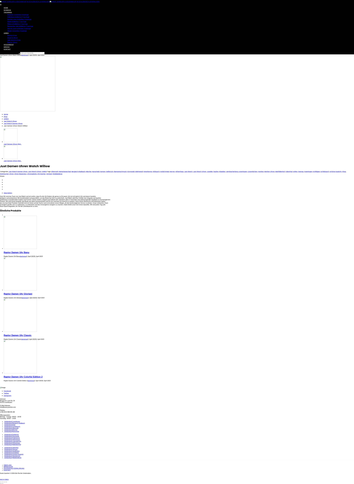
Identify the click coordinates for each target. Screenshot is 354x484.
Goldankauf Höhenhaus (12, 439)
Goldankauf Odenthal (11, 448)
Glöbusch (156, 172)
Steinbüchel (4, 174)
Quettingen (308, 172)
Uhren (11, 174)
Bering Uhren (12, 35)
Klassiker (222, 172)
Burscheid (95, 172)
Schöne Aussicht (336, 172)
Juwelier (210, 172)
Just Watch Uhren (13, 40)
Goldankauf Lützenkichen (12, 441)
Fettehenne (147, 172)
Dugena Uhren (12, 38)
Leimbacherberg (232, 172)
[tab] (179, 193)
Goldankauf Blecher (10, 430)
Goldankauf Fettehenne (12, 438)
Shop (5, 117)
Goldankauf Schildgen (11, 452)
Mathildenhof (280, 172)
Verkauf (49, 174)
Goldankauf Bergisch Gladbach (14, 423)
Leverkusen (243, 172)
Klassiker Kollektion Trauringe (18, 15)
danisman (24, 55)
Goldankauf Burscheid (11, 431)
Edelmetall (139, 172)
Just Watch (188, 172)
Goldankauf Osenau (11, 449)
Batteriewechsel (65, 172)
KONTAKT (7, 470)
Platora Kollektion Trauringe (17, 24)
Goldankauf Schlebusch (12, 426)
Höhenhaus (179, 172)
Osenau (300, 172)
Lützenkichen (252, 172)
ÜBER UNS (8, 465)
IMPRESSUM (8, 467)
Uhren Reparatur (20, 174)
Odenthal (289, 172)
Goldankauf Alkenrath (11, 428)
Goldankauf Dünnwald (11, 436)
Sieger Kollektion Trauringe (17, 31)
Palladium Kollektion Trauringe (18, 17)
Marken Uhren (269, 172)
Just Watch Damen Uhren (13, 123)
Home (6, 114)
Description (8, 193)
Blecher (89, 172)
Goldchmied (164, 172)
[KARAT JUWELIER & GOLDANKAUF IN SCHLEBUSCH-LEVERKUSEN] (25, 1)
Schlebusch (325, 172)
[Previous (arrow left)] (0, 483)
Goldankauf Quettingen (12, 451)
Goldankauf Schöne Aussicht (13, 454)
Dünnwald (130, 172)
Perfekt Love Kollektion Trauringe (19, 19)
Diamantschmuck (120, 172)
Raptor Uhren (12, 42)
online (295, 172)
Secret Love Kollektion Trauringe (19, 28)
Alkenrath (54, 172)
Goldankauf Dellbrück (11, 434)
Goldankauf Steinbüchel (12, 456)
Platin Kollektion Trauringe (16, 22)
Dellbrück (109, 172)
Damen (102, 172)
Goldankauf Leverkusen (12, 421)
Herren (172, 172)
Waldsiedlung (57, 174)
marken (261, 172)
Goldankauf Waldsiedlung (12, 457)
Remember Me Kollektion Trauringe (20, 26)
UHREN (6, 119)
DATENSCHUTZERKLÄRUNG (14, 468)
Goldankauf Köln (9, 425)
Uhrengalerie (32, 174)
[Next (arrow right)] (2, 483)
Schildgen (316, 172)
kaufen (216, 172)
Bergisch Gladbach (78, 172)
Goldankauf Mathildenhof (12, 444)
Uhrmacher (41, 174)
